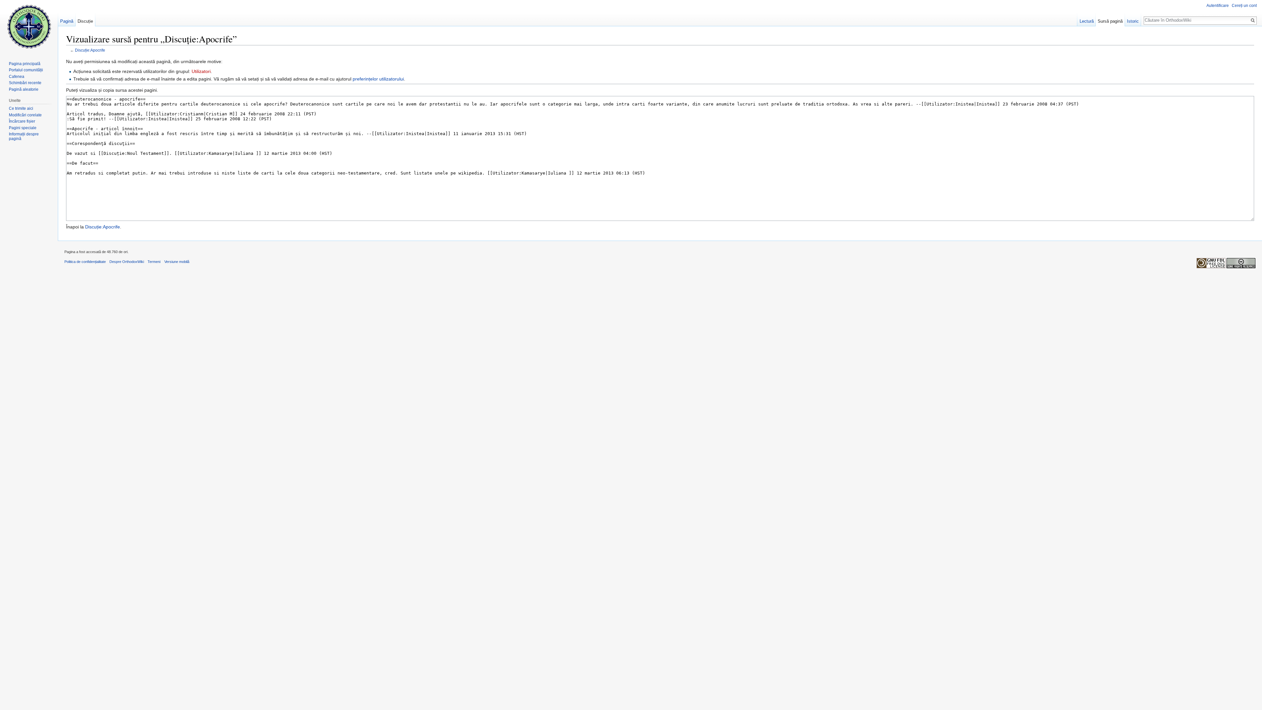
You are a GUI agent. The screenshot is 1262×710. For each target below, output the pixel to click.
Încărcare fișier (22, 121)
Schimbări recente (25, 83)
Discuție (85, 21)
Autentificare (1217, 5)
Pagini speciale (22, 128)
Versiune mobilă (176, 262)
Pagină (66, 21)
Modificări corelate (25, 115)
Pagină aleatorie (23, 89)
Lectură (1087, 21)
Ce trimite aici (21, 108)
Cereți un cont (1244, 5)
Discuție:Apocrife (90, 50)
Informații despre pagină (24, 136)
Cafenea (16, 76)
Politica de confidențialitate (85, 262)
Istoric (1133, 21)
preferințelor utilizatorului (378, 79)
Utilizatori (201, 71)
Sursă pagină (1110, 21)
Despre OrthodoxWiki (126, 262)
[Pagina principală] (29, 26)
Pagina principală (24, 63)
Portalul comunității (26, 70)
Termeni (154, 262)
